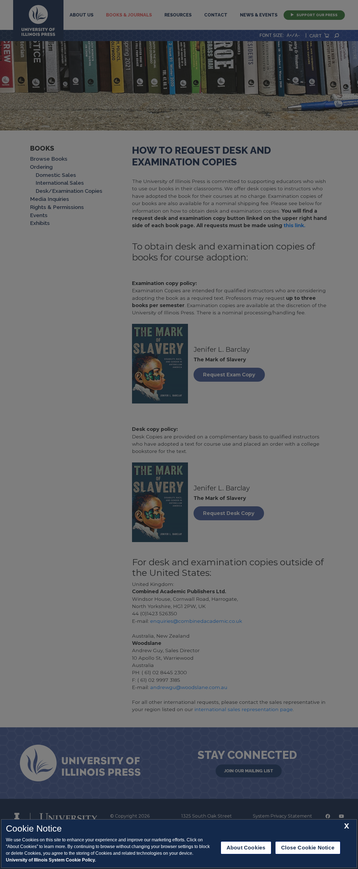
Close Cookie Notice (308, 848)
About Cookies (246, 848)
